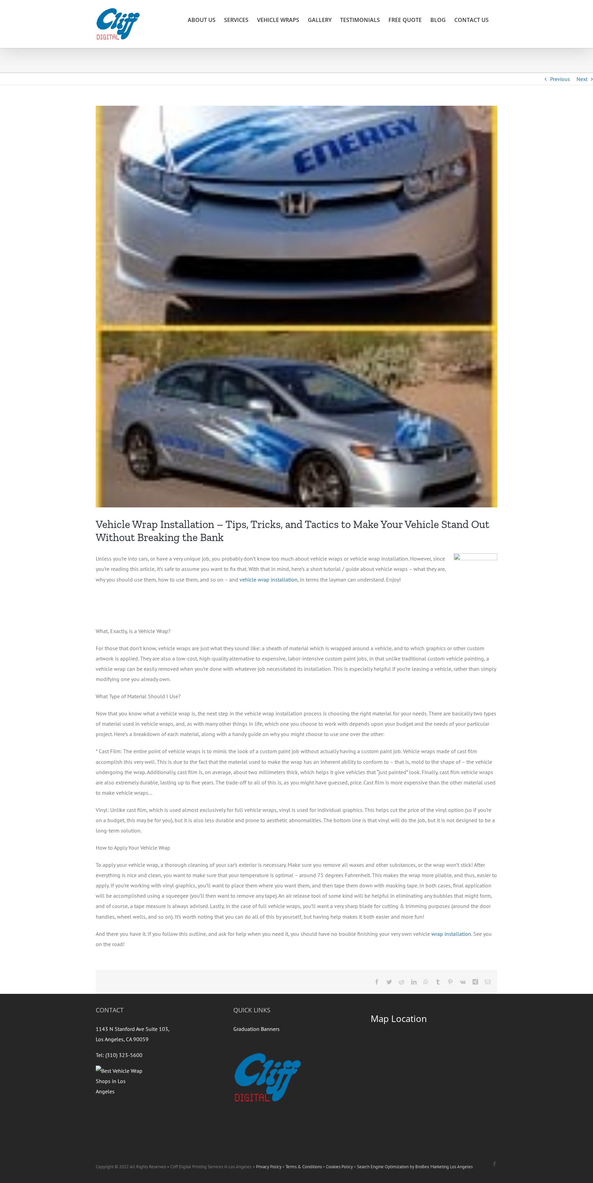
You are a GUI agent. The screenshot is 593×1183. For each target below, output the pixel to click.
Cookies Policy (339, 1167)
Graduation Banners (256, 1028)
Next (582, 79)
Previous (560, 79)
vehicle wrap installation (269, 579)
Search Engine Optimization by (386, 1167)
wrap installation (451, 933)
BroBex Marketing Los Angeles (444, 1167)
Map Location (399, 1018)
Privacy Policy (268, 1167)
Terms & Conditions (304, 1167)
